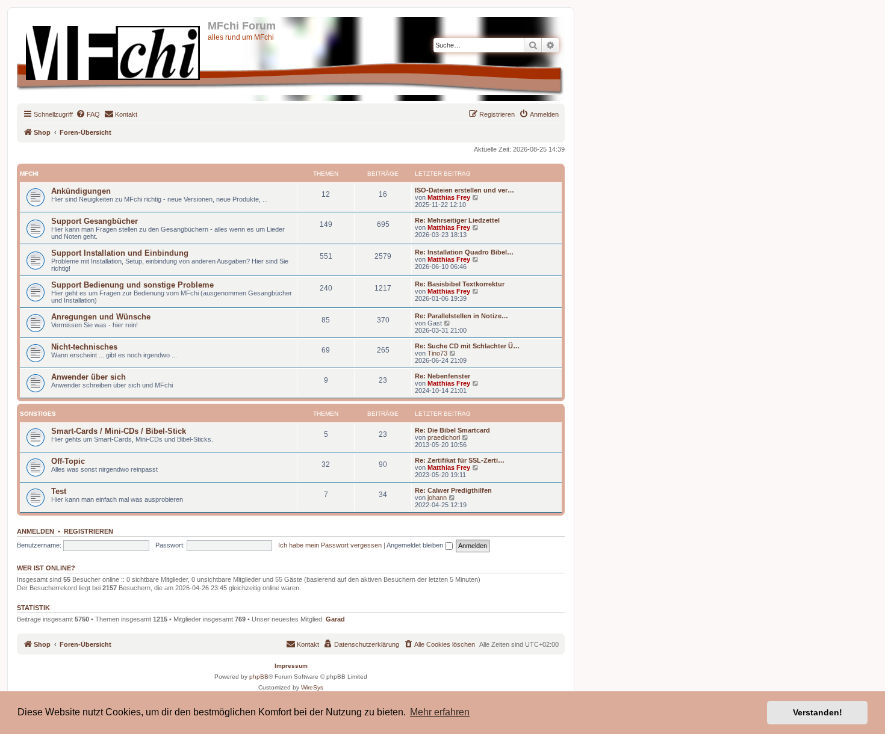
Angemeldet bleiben (416, 545)
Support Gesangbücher (94, 221)
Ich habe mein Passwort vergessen (330, 545)
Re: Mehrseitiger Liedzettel (457, 220)
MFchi (29, 173)
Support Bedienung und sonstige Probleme (132, 284)
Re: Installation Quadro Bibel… (464, 252)
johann (437, 497)
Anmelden (35, 531)
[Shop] (114, 50)
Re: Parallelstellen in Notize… (461, 315)
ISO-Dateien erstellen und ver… (464, 190)
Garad (335, 619)
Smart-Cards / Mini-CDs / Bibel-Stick (118, 431)
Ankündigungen (81, 191)
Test (58, 491)
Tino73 (437, 353)
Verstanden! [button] (817, 712)
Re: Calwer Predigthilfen (453, 490)
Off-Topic (68, 461)
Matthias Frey (448, 197)
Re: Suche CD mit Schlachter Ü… (467, 346)
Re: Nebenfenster (442, 376)
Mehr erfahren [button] (440, 712)
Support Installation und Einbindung (119, 253)
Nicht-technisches (84, 346)
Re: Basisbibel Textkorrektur (460, 284)
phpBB (259, 676)
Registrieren (88, 531)
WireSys (312, 687)
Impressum (291, 665)
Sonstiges (38, 413)
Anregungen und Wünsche (101, 316)
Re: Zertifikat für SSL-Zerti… (460, 460)
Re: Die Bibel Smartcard (452, 430)
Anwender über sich (88, 376)
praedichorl (443, 437)
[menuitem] (88, 114)
